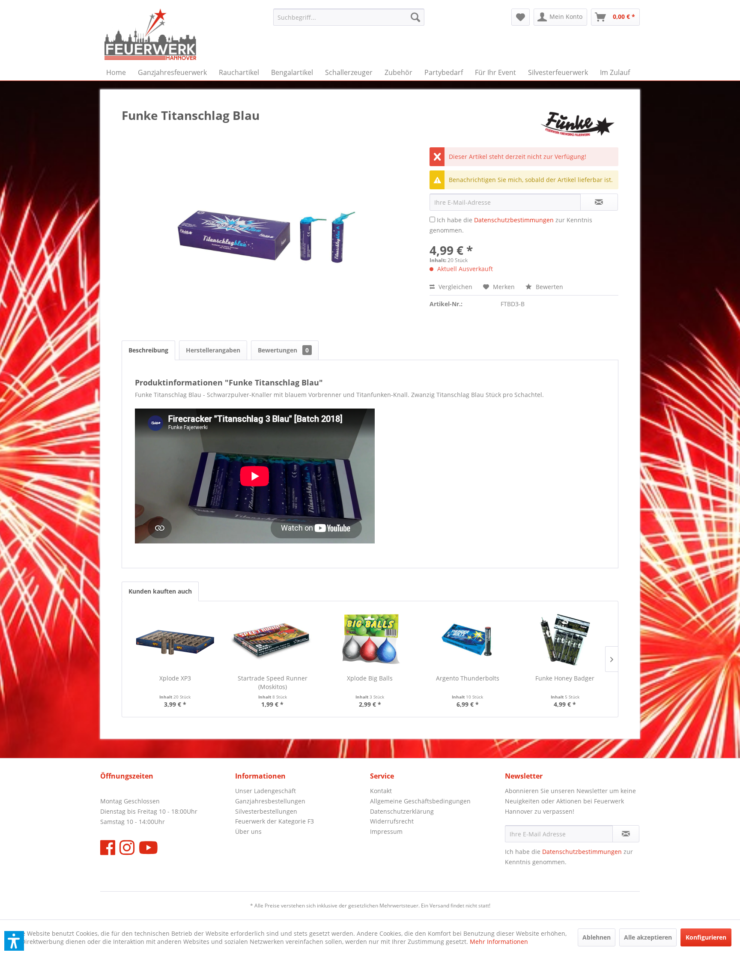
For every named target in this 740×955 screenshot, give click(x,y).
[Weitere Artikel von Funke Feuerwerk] (577, 124)
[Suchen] (415, 17)
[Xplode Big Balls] (370, 640)
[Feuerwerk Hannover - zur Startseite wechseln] (150, 34)
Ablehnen (596, 937)
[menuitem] (348, 17)
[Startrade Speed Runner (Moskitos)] (272, 640)
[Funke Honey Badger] (564, 640)
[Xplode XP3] (175, 640)
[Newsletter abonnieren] (625, 833)
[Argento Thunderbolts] (467, 640)
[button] (14, 941)
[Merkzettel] (520, 17)
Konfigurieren (706, 937)
